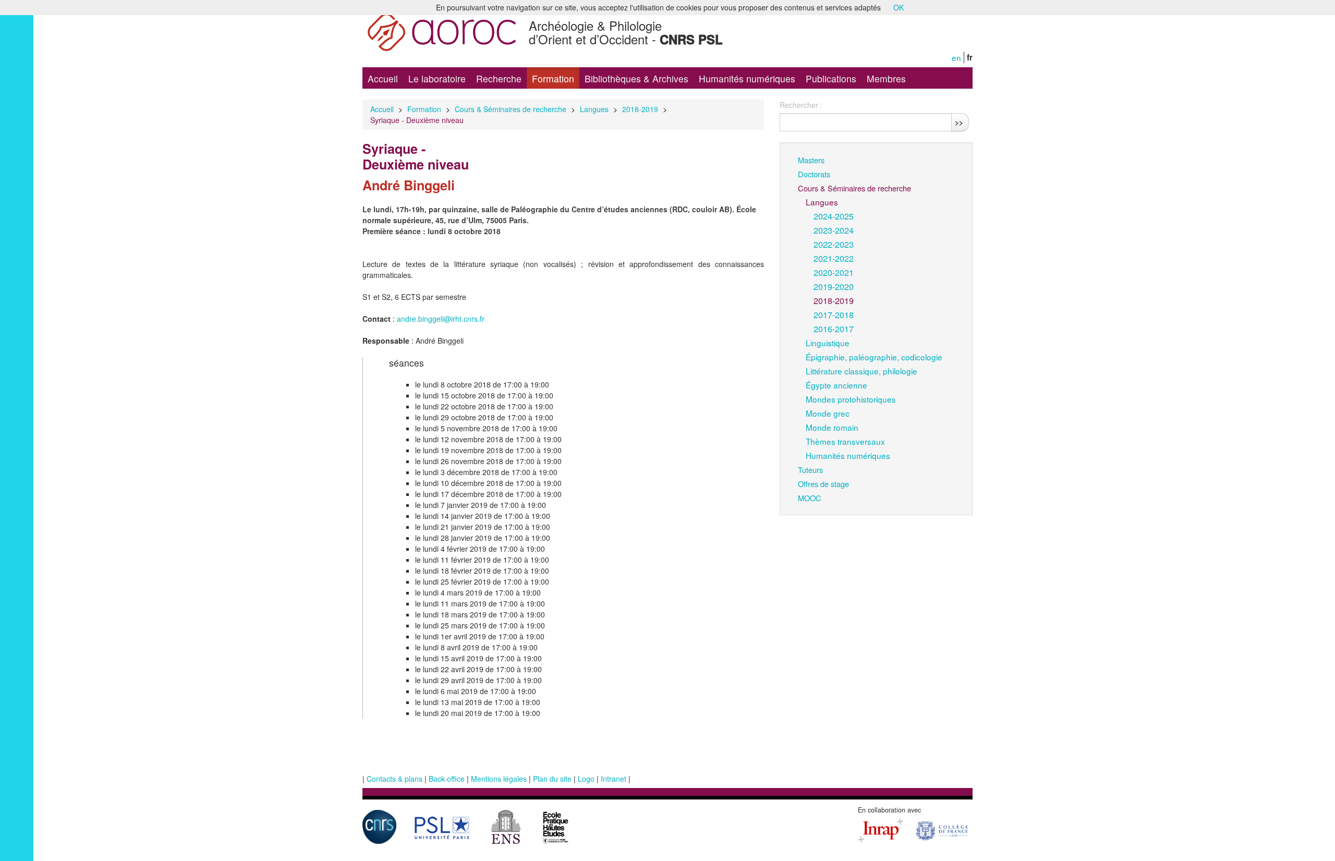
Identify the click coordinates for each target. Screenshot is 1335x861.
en (956, 57)
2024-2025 (834, 216)
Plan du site (552, 778)
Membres (886, 78)
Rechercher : (801, 105)
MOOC (809, 497)
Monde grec (827, 413)
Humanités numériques (747, 78)
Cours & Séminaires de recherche (510, 109)
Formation (553, 78)
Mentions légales (499, 778)
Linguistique (827, 342)
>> (959, 122)
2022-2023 (834, 244)
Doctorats (814, 173)
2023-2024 (834, 230)
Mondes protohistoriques (851, 399)
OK (898, 7)
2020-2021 (834, 272)
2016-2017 (834, 328)
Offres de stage (823, 483)
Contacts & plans (394, 778)
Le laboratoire (437, 78)
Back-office (447, 778)
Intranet (613, 778)
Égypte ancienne (836, 385)
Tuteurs (810, 469)
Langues (594, 109)
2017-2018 (834, 314)
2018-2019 (640, 109)
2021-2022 (834, 258)
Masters (811, 159)
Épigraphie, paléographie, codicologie (874, 356)
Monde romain (832, 427)
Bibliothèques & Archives (636, 78)
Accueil (383, 78)
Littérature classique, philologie (861, 371)
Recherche (498, 78)
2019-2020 (834, 286)
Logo (586, 778)
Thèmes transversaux (845, 441)
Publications (831, 78)
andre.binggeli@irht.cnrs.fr (440, 318)
